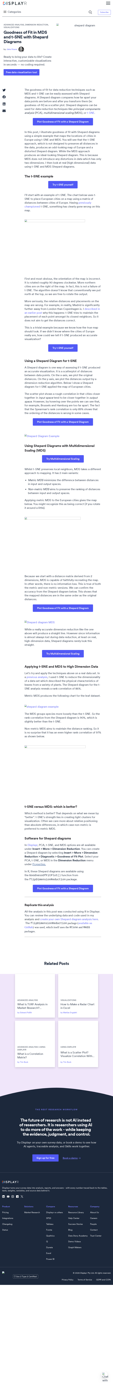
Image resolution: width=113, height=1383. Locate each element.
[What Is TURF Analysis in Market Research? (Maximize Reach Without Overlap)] (35, 985)
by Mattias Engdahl (68, 1012)
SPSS (48, 1218)
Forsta (49, 1230)
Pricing (5, 1212)
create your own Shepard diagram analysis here (69, 919)
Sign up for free (45, 1157)
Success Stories (75, 1224)
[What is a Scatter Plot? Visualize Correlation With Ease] (78, 1032)
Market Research (32, 1212)
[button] (4, 90)
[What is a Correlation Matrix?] (35, 1032)
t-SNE (90, 112)
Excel (48, 1253)
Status (5, 1230)
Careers (93, 1218)
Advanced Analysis (14, 25)
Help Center (73, 1218)
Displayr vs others (54, 1212)
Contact (94, 1230)
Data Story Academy (78, 1236)
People (93, 1224)
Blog (70, 1230)
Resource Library (76, 1212)
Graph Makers (74, 1247)
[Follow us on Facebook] (18, 1196)
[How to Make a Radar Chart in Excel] (78, 985)
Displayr (32, 845)
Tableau (49, 1224)
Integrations (7, 1218)
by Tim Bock (22, 1062)
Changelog (7, 1224)
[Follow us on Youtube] (9, 1196)
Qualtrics (50, 1236)
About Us (94, 1212)
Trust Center (95, 1236)
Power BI (50, 1259)
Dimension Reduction (36, 25)
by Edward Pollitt (24, 1012)
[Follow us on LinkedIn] (4, 1196)
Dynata (49, 1247)
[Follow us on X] (23, 1196)
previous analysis (37, 677)
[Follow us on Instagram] (13, 1196)
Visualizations (11, 27)
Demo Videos (74, 1241)
